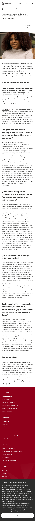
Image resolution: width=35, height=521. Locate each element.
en (20, 3)
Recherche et (9, 436)
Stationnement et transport (12, 451)
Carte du (7, 454)
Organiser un (9, 460)
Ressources (8, 408)
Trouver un (7, 402)
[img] (6, 3)
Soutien (7, 411)
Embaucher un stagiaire (11, 405)
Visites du (7, 448)
